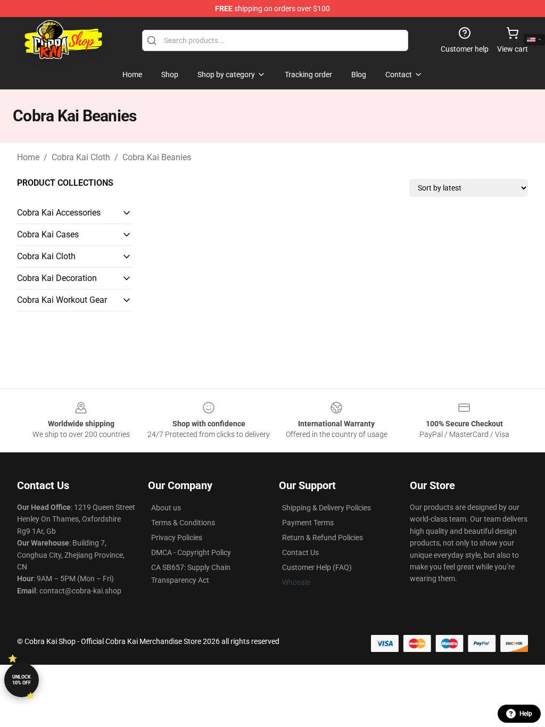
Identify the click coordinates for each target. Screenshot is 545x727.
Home (28, 157)
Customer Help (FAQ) (317, 567)
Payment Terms (308, 522)
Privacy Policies (176, 537)
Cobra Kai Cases (48, 234)
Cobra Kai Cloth (81, 157)
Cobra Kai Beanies (156, 157)
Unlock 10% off (21, 679)
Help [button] (525, 713)
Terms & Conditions (183, 522)
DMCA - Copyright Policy (191, 552)
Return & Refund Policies (322, 537)
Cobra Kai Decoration (57, 278)
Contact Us (300, 552)
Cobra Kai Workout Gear (62, 300)
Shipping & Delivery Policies (326, 507)
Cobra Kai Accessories (59, 213)
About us (166, 507)
